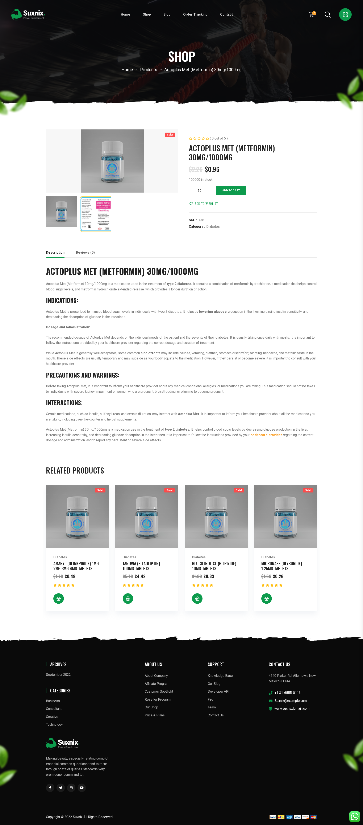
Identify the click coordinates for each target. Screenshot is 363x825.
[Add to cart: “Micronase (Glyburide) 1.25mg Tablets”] (266, 598)
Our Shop (151, 707)
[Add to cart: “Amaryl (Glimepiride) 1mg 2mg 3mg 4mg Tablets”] (58, 598)
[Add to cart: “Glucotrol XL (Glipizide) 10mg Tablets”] (197, 598)
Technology (54, 725)
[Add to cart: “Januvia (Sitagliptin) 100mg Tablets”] (128, 598)
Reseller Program (158, 699)
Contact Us (216, 715)
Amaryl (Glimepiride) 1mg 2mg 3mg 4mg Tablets (76, 566)
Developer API (218, 691)
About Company (156, 676)
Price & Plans (155, 715)
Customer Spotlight (159, 691)
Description (55, 252)
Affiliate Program (157, 684)
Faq (210, 699)
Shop (147, 14)
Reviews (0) (85, 252)
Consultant (54, 709)
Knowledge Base (220, 676)
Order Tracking (195, 14)
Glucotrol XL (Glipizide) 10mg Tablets (214, 566)
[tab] (55, 254)
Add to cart (231, 190)
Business (53, 701)
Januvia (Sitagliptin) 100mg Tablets (141, 566)
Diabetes (213, 227)
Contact (226, 14)
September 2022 (58, 675)
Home (125, 14)
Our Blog (214, 684)
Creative (52, 717)
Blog (167, 14)
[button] (203, 203)
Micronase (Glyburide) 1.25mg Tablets (281, 566)
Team (212, 707)
